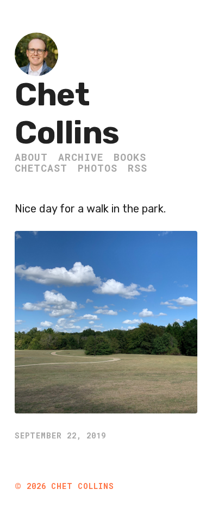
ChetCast (41, 167)
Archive (80, 157)
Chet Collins (67, 114)
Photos (97, 167)
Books (130, 157)
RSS (137, 167)
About (31, 157)
